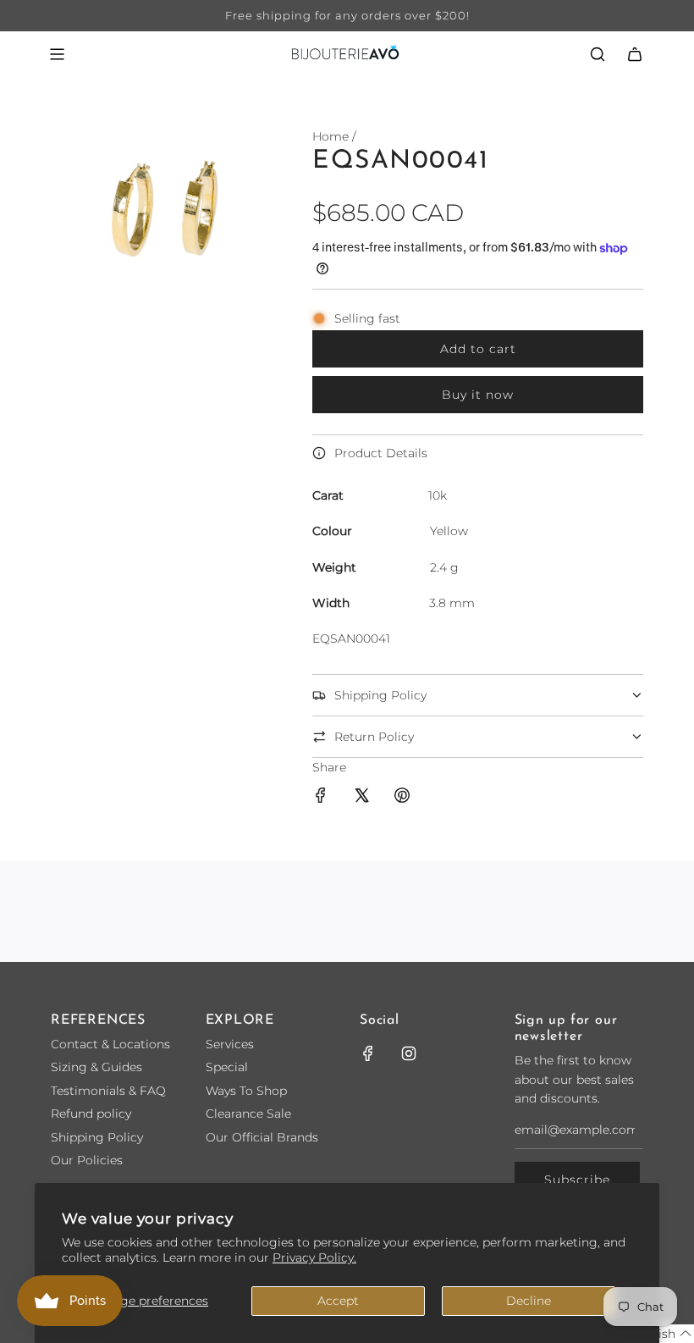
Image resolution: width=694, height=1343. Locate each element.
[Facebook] (368, 1053)
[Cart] (634, 54)
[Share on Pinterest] (402, 798)
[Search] (597, 54)
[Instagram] (408, 1053)
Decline (528, 1300)
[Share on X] (361, 798)
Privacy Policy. (314, 1257)
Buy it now (478, 394)
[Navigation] (56, 54)
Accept (338, 1300)
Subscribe (577, 1179)
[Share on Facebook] (320, 798)
